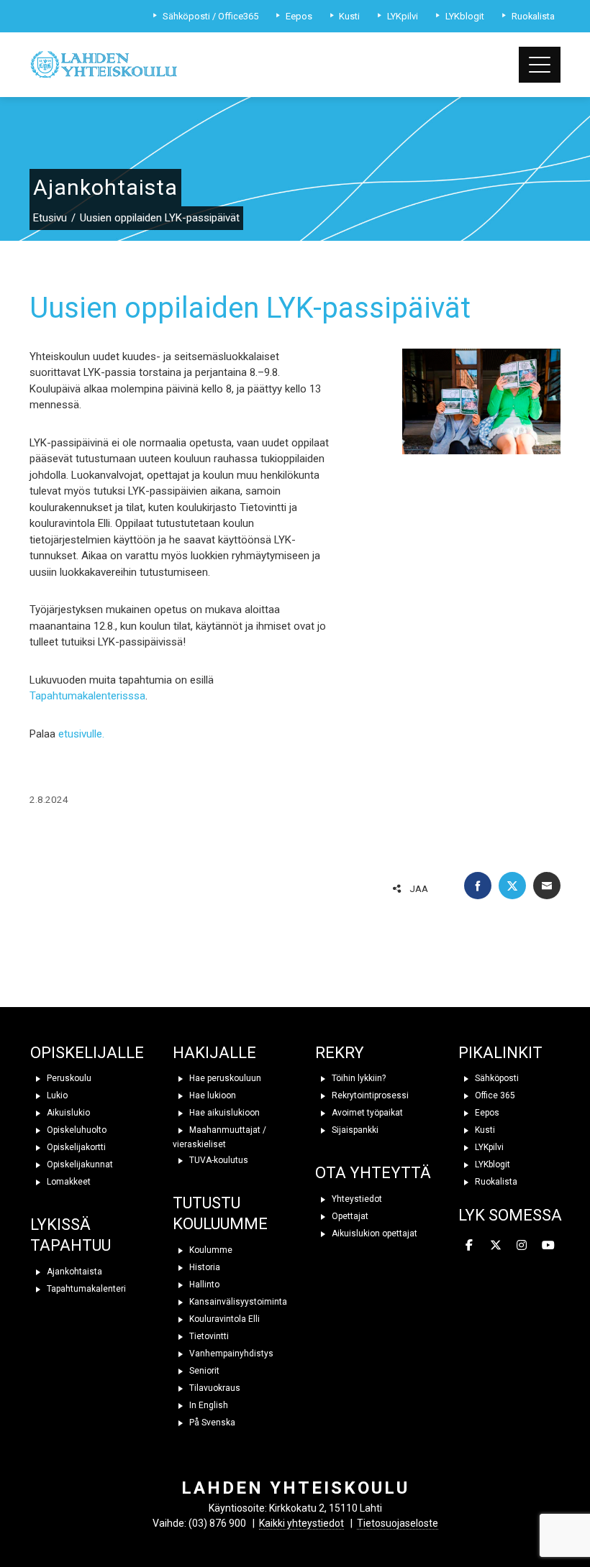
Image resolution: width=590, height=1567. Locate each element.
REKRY (339, 1053)
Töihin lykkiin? (358, 1078)
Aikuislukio (67, 1113)
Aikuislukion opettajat (373, 1233)
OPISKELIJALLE (87, 1053)
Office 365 (494, 1095)
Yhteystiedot (356, 1199)
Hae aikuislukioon (223, 1113)
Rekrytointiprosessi (369, 1095)
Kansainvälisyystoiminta (237, 1302)
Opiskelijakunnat (79, 1164)
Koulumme (209, 1250)
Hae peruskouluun (224, 1078)
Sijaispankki (354, 1130)
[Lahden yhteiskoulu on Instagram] (522, 1246)
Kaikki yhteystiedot (301, 1523)
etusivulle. (82, 733)
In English (207, 1405)
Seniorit (203, 1371)
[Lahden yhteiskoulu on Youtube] (548, 1246)
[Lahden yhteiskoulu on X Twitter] (495, 1246)
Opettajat (349, 1216)
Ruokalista (495, 1182)
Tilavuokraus (213, 1388)
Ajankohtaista (73, 1272)
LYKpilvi (488, 1147)
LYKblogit (491, 1164)
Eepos (486, 1113)
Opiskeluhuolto (75, 1130)
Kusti (484, 1130)
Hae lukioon (211, 1095)
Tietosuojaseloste (397, 1523)
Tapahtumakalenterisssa (87, 695)
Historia (203, 1267)
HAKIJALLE (214, 1053)
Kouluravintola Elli (223, 1319)
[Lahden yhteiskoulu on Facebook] (469, 1246)
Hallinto (203, 1284)
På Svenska (211, 1422)
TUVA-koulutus (217, 1160)
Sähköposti (496, 1078)
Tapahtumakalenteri (85, 1289)
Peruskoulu (68, 1078)
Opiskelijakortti (75, 1147)
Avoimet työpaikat (366, 1113)
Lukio (56, 1095)
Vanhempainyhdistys (230, 1353)
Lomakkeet (68, 1182)
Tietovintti (208, 1336)
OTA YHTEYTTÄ (373, 1173)
